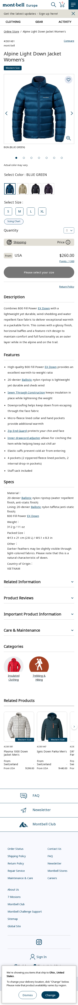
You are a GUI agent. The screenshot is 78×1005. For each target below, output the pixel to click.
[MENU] (73, 4)
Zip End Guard (17, 431)
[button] (66, 286)
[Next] (74, 727)
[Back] (4, 727)
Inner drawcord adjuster (24, 438)
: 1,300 (66, 261)
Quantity (11, 230)
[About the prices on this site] (68, 242)
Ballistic (27, 379)
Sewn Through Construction (26, 392)
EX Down (44, 308)
